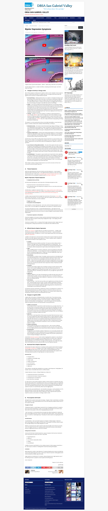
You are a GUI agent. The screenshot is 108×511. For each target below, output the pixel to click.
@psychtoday (79, 157)
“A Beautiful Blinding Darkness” (50, 489)
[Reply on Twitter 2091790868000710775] (68, 166)
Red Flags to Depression (51, 175)
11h (68, 197)
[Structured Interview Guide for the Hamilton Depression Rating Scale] (73, 499)
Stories (79, 17)
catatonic (38, 118)
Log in (26, 487)
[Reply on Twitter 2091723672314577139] (68, 193)
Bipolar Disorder (40, 17)
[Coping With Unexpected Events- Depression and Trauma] (78, 495)
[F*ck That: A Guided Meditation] (73, 495)
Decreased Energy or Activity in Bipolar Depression (49, 173)
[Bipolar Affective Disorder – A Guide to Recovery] (78, 491)
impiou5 (36, 32)
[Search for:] (77, 22)
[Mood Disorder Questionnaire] (73, 491)
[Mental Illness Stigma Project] (68, 484)
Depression (48, 17)
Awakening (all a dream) (72, 68)
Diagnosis (31, 17)
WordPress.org (27, 492)
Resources (72, 17)
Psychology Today (71, 157)
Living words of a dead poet (49, 492)
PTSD (55, 17)
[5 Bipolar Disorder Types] (68, 488)
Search (66, 25)
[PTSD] (78, 484)
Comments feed (27, 491)
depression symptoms (34, 337)
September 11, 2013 (29, 32)
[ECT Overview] (74, 85)
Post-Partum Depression (49, 498)
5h (68, 158)
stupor (28, 114)
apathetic (35, 114)
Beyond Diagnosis (48, 496)
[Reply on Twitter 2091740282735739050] (68, 180)
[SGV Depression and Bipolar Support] (73, 488)
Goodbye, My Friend (70, 45)
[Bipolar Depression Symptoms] (68, 499)
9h (68, 171)
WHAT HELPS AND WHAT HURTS (50, 494)
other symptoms (31, 230)
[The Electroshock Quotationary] (68, 495)
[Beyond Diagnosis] (73, 484)
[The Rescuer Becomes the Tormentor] (78, 488)
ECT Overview (68, 93)
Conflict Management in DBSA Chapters (51, 500)
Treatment (27, 20)
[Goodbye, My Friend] (74, 37)
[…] (72, 49)
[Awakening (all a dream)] (74, 60)
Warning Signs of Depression (30, 348)
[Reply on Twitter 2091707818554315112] (68, 206)
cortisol (57, 196)
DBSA (26, 17)
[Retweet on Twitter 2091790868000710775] (70, 166)
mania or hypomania (30, 234)
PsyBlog (68, 107)
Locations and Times (63, 17)
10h (68, 184)
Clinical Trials (47, 501)
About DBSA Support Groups (50, 487)
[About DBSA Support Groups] (68, 491)
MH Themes (45, 508)
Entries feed (27, 489)
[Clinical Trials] (78, 499)
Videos (34, 20)
